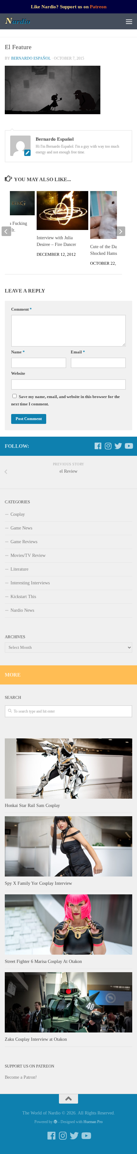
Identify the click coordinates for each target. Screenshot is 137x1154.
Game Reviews (24, 541)
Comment (21, 309)
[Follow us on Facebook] (98, 446)
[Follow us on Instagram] (108, 446)
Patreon (98, 6)
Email (78, 352)
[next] (120, 231)
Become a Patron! (21, 1077)
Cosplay (18, 514)
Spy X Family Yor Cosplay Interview (38, 883)
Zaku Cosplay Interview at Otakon (36, 1039)
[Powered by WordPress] (55, 1122)
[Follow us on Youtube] (128, 446)
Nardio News (22, 610)
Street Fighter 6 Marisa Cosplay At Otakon (43, 961)
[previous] (6, 231)
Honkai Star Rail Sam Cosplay (32, 805)
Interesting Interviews (30, 583)
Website (18, 373)
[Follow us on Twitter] (118, 446)
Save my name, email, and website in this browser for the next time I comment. (65, 400)
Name (18, 352)
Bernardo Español (31, 58)
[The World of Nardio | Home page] (22, 21)
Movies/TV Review (28, 555)
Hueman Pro (93, 1122)
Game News (21, 528)
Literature (19, 569)
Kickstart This (23, 596)
